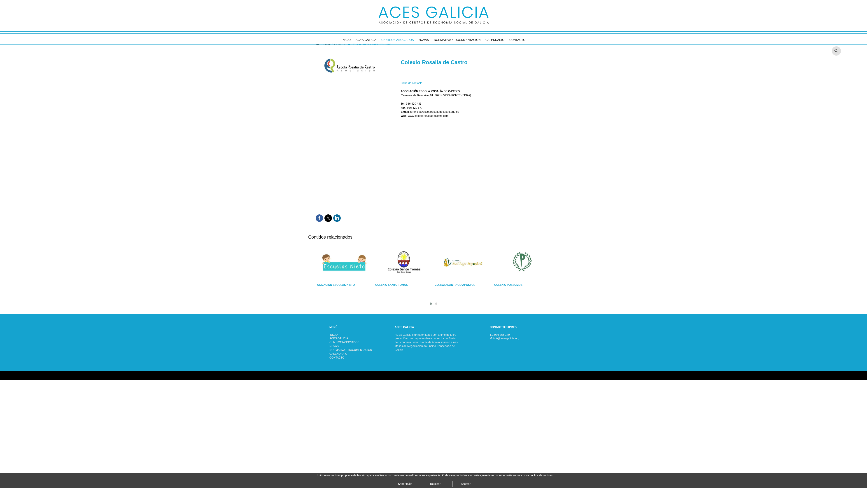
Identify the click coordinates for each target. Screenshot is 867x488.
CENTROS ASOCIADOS (344, 342)
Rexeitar (435, 484)
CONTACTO (336, 357)
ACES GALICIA (338, 338)
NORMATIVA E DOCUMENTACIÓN (350, 350)
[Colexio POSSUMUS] (522, 263)
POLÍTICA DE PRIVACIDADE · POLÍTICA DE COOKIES (34, 375)
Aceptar (466, 484)
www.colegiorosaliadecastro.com (428, 115)
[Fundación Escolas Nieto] (344, 263)
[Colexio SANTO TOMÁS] (403, 263)
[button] (431, 303)
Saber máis (405, 484)
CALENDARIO (338, 353)
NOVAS (334, 346)
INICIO (333, 334)
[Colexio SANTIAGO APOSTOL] (463, 263)
